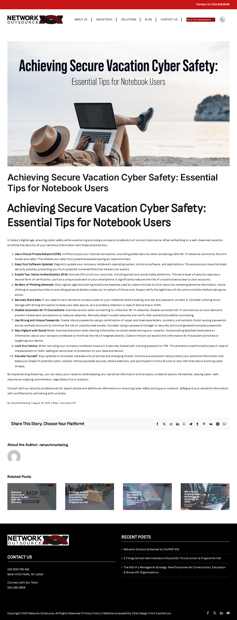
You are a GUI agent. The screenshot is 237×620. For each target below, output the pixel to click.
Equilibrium (163, 613)
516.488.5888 (16, 587)
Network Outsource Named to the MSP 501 (151, 549)
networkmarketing (20, 403)
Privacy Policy (91, 613)
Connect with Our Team (22, 582)
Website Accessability (117, 613)
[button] (222, 19)
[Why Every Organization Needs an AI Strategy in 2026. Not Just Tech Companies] (205, 485)
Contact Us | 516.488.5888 (213, 4)
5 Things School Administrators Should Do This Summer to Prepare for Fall (172, 558)
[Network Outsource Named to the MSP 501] (31, 485)
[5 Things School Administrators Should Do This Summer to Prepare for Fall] (89, 485)
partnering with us (45, 393)
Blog (55, 403)
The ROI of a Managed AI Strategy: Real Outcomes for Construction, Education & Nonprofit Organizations (175, 570)
